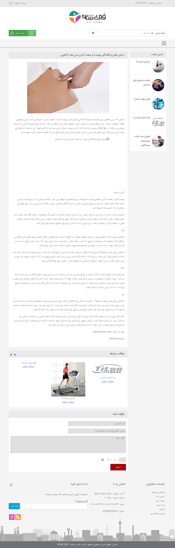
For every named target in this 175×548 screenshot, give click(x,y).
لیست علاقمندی (158, 514)
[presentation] (15, 355)
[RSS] (18, 517)
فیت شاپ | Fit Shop (87, 17)
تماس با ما (160, 496)
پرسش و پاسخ (158, 492)
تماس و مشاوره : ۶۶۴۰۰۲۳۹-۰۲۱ (148, 3)
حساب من (160, 501)
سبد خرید (160, 505)
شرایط (162, 509)
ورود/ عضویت (20, 3)
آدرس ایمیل (81, 501)
